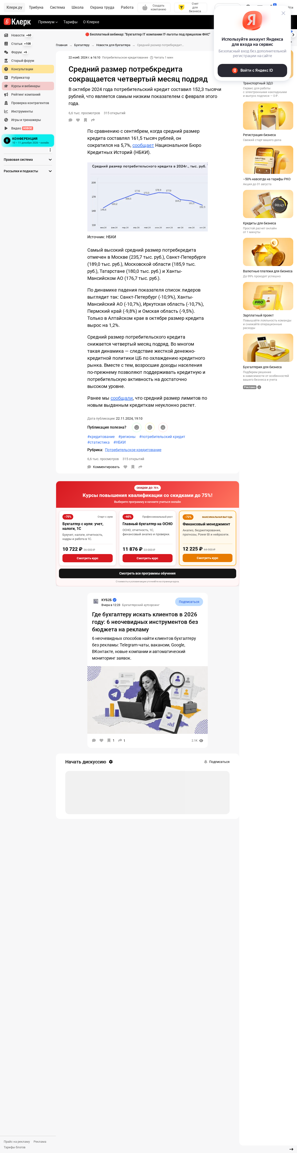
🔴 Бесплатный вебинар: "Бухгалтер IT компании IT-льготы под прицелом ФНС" (147, 34)
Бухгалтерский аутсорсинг (140, 605)
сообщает (143, 145)
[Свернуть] (291, 1149)
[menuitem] (28, 35)
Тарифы (70, 22)
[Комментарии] (70, 120)
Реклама (40, 1141)
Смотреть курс (87, 558)
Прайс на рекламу (17, 1141)
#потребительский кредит (162, 436)
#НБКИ (119, 442)
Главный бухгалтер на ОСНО (148, 524)
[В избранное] (85, 120)
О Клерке (91, 22)
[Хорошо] (136, 427)
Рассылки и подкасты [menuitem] (21, 171)
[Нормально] (149, 427)
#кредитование (101, 436)
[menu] (30, 89)
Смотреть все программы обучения (147, 573)
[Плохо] (163, 427)
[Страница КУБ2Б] (96, 601)
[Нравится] (78, 120)
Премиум (46, 22)
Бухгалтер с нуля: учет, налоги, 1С (82, 526)
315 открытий (133, 459)
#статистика (98, 442)
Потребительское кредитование (125, 57)
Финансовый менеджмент (206, 524)
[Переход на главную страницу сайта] (17, 22)
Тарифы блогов (14, 1147)
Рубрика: (95, 450)
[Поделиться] (93, 120)
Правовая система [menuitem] (18, 159)
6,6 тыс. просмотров (103, 459)
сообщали (122, 398)
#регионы (126, 436)
